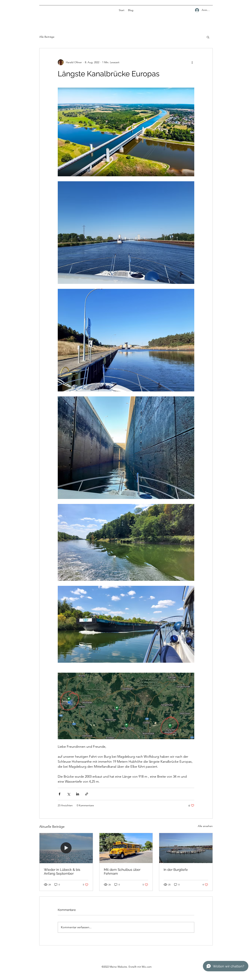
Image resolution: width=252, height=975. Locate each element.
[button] (208, 36)
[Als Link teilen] (86, 794)
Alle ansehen (205, 826)
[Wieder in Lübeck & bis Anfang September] (66, 848)
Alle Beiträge (46, 36)
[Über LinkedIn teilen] (77, 794)
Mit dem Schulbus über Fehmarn (122, 871)
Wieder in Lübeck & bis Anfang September (62, 871)
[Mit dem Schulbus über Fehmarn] (126, 848)
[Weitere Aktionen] (192, 62)
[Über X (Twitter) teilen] (68, 794)
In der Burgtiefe (176, 870)
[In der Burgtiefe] (186, 848)
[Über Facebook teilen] (59, 794)
